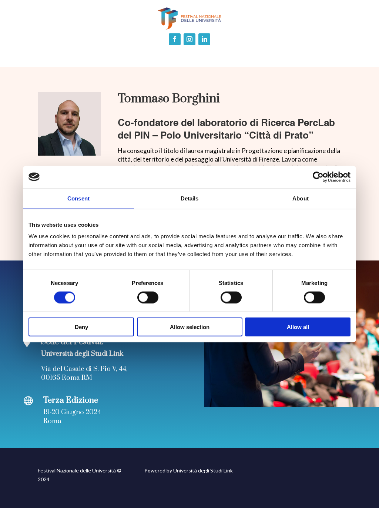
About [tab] (300, 198)
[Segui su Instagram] (189, 39)
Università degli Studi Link (203, 470)
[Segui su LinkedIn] (204, 39)
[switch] (147, 297)
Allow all (298, 327)
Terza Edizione (70, 400)
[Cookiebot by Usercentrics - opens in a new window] (318, 176)
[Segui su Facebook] (175, 39)
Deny (81, 327)
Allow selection (189, 327)
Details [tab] (190, 198)
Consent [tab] (78, 198)
